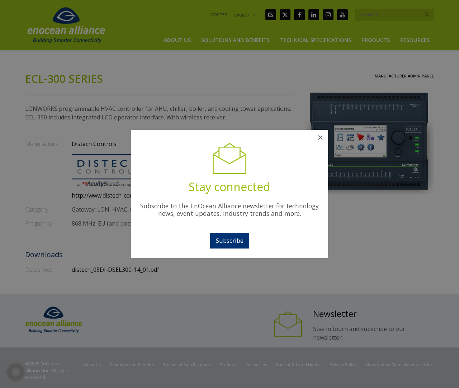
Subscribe (229, 240)
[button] (16, 372)
